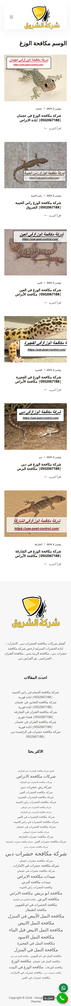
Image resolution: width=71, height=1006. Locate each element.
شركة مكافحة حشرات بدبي (36, 847)
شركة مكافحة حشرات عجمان (36, 860)
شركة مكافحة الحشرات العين (36, 792)
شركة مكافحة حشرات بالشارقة (19, 841)
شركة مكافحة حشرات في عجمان (36, 871)
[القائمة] (11, 17)
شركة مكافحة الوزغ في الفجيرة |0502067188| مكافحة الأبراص (38, 379)
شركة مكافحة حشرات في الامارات (36, 865)
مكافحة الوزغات (54, 967)
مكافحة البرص (48, 899)
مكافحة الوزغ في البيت (26, 967)
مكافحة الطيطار (36, 910)
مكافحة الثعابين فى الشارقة (24, 899)
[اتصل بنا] (62, 998)
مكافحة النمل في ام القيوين (46, 956)
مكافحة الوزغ (21, 961)
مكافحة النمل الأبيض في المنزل (36, 916)
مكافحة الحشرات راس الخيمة (36, 887)
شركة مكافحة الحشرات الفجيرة (36, 797)
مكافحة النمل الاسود (36, 937)
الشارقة (38, 544)
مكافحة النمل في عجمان (46, 961)
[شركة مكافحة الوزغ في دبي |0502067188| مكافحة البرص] (35, 426)
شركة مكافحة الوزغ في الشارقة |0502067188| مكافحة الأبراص (38, 553)
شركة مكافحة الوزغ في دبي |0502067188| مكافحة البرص (39, 466)
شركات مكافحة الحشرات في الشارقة (36, 782)
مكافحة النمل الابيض (36, 923)
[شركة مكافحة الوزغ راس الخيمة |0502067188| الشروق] (35, 165)
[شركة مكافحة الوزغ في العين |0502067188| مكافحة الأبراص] (35, 252)
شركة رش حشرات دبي (35, 787)
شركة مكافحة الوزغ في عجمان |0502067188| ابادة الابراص (39, 117)
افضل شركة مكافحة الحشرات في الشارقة (36, 771)
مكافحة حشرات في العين (36, 977)
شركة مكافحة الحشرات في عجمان (36, 826)
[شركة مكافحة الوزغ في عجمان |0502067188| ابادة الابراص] (35, 78)
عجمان (39, 108)
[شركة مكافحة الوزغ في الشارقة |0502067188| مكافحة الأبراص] (35, 513)
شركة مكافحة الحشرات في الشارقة (36, 812)
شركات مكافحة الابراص (36, 776)
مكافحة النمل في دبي (20, 956)
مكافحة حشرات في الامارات (26, 972)
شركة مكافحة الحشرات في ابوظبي (36, 807)
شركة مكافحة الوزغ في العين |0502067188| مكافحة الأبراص (38, 292)
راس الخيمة (36, 195)
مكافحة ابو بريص (48, 893)
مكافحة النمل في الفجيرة (36, 943)
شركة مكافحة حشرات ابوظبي (36, 832)
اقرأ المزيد (52, 128)
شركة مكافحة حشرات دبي (36, 853)
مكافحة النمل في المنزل (36, 950)
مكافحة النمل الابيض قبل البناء (36, 930)
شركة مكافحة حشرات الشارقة (36, 836)
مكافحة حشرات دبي (53, 973)
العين (39, 282)
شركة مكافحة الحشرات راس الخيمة (36, 802)
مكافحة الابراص (21, 893)
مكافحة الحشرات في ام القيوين (36, 905)
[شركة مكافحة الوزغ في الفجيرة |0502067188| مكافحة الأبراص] (35, 339)
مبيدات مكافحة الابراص (36, 876)
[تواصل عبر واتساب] (63, 988)
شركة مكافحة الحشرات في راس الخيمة (36, 822)
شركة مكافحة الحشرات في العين (36, 817)
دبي (40, 457)
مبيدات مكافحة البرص (36, 882)
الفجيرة (38, 370)
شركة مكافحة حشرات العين (50, 841)
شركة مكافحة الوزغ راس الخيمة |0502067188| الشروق (38, 204)
